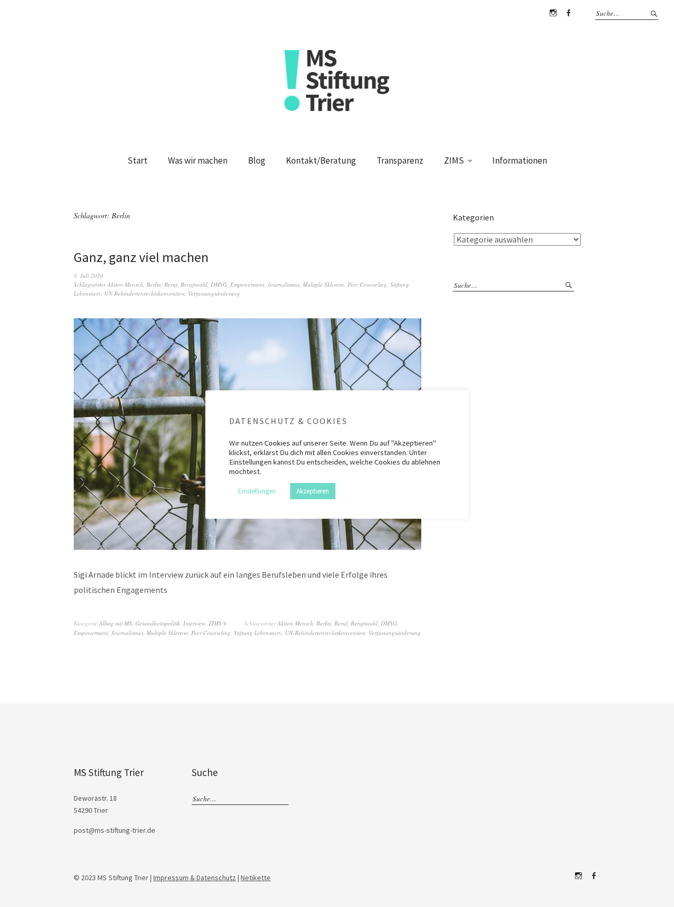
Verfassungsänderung (214, 293)
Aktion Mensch (125, 284)
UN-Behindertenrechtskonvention (144, 293)
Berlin (153, 284)
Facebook (568, 13)
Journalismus (283, 284)
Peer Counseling (367, 284)
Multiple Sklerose (323, 284)
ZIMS (454, 160)
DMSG (219, 284)
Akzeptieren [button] (312, 491)
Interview (194, 623)
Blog (256, 160)
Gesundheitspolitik (157, 623)
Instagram (553, 13)
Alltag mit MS (115, 623)
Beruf (170, 284)
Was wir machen (197, 160)
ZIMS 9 (217, 623)
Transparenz (399, 160)
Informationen (519, 160)
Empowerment (247, 284)
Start (137, 160)
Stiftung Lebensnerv (258, 633)
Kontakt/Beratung (321, 160)
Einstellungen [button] (257, 491)
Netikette (256, 877)
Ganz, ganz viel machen (141, 257)
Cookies (277, 443)
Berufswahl (194, 284)
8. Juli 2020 (88, 275)
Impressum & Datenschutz (194, 877)
